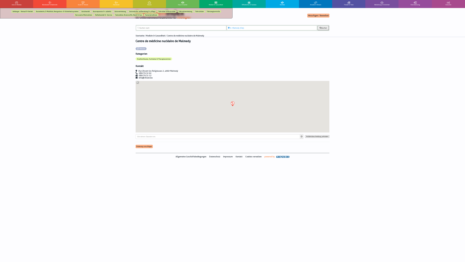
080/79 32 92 (145, 73)
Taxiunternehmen (151, 15)
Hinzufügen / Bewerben (318, 15)
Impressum (228, 157)
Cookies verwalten (253, 157)
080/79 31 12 (145, 75)
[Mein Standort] (301, 136)
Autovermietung (120, 11)
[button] (232, 104)
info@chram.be (146, 78)
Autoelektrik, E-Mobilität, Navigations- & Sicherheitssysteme (57, 11)
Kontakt (239, 157)
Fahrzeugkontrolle (213, 11)
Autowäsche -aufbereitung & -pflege (142, 11)
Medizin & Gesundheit (155, 36)
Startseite (140, 36)
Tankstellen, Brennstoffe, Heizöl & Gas (128, 15)
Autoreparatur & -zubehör (102, 11)
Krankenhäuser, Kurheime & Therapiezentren (154, 59)
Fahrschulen (199, 11)
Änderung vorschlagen (144, 146)
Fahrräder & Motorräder (167, 11)
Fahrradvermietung (185, 11)
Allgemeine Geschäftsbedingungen (191, 157)
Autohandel (85, 11)
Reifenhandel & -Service (103, 15)
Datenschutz (214, 157)
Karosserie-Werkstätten (83, 15)
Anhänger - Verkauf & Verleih (23, 11)
